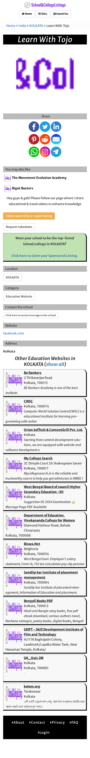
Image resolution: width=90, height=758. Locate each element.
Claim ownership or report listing (29, 216)
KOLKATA (36, 26)
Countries (62, 14)
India (22, 26)
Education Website (19, 296)
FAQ (74, 722)
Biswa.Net (32, 544)
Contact (38, 722)
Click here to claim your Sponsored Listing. (44, 256)
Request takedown (19, 227)
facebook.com (13, 333)
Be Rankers (32, 373)
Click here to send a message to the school (30, 315)
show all (55, 364)
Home (28, 14)
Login (45, 732)
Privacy (58, 722)
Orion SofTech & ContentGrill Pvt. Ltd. (53, 430)
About (18, 722)
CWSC (28, 401)
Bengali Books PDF (38, 601)
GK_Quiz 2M (33, 658)
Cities (43, 14)
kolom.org (32, 686)
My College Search (38, 458)
